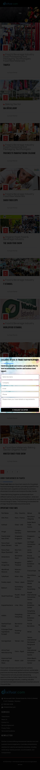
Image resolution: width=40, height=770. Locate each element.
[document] (20, 385)
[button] (37, 360)
